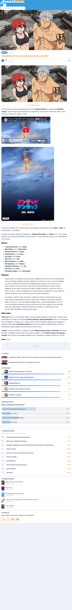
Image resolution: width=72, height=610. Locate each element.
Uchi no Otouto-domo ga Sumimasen (16, 464)
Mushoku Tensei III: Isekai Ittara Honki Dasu (21, 377)
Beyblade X (9, 472)
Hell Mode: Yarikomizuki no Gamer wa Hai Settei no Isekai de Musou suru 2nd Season (29, 445)
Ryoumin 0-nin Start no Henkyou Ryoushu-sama (19, 453)
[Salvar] (69, 60)
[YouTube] (17, 519)
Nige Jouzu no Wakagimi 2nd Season (16, 441)
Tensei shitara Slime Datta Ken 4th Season (18, 437)
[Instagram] (8, 519)
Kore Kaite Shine (11, 461)
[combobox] (10, 8)
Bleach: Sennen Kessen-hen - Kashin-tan (20, 371)
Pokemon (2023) (11, 449)
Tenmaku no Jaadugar (15, 394)
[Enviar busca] (23, 8)
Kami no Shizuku (11, 468)
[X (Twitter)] (3, 519)
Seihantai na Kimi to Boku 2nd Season (19, 389)
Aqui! (8, 339)
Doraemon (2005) (11, 457)
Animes (4, 52)
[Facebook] (13, 519)
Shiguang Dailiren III (14, 383)
